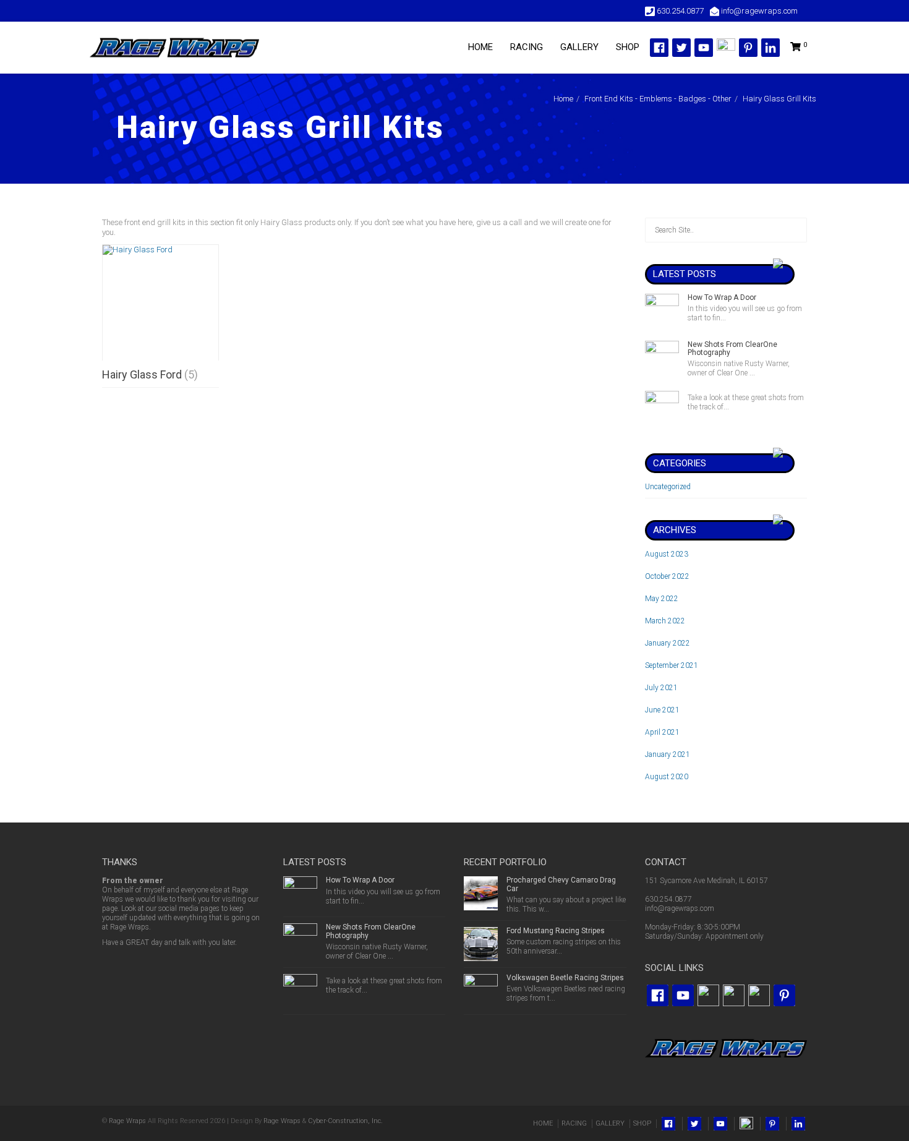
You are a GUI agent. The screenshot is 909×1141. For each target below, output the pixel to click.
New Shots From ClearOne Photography (732, 348)
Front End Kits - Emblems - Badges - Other (658, 98)
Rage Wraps (127, 1121)
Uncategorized (668, 486)
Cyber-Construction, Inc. (345, 1121)
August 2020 (666, 776)
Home (563, 98)
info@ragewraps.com (679, 908)
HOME (480, 47)
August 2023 (666, 554)
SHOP (627, 47)
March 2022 (665, 621)
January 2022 (667, 643)
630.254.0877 (668, 899)
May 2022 (661, 598)
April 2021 (662, 732)
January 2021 (667, 754)
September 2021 (671, 665)
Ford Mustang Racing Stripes (555, 930)
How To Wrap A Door (722, 297)
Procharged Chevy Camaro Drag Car (561, 884)
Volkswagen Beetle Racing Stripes (565, 977)
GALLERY (579, 47)
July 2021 (661, 687)
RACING (526, 47)
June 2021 (662, 710)
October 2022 (667, 576)
